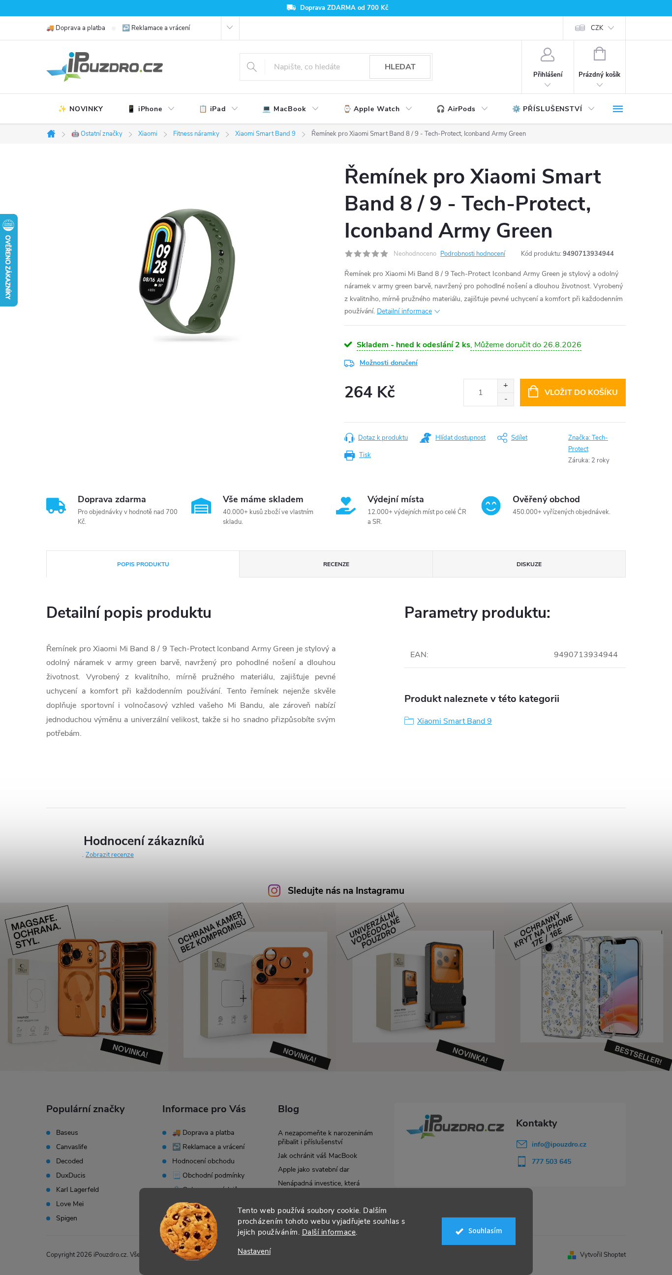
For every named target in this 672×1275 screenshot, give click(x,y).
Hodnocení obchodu (203, 1161)
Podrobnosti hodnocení (472, 254)
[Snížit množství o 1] (505, 399)
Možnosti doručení (389, 362)
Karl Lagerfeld (77, 1190)
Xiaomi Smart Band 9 (454, 721)
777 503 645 (551, 1161)
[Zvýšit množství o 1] (505, 386)
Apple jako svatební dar (313, 1169)
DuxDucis (71, 1176)
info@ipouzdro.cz (559, 1144)
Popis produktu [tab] (143, 564)
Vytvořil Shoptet (603, 1254)
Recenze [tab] (336, 564)
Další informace (329, 1232)
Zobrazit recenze (110, 854)
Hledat (400, 66)
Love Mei (70, 1204)
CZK (597, 28)
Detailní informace (404, 311)
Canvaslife (71, 1147)
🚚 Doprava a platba (75, 28)
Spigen (66, 1218)
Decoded (69, 1161)
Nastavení (254, 1251)
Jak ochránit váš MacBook (317, 1155)
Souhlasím (485, 1231)
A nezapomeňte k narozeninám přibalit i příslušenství (325, 1137)
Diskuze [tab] (529, 564)
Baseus (67, 1133)
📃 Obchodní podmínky (208, 1175)
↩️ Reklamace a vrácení (156, 28)
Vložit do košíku (581, 392)
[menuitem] (80, 109)
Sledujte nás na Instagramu (346, 890)
